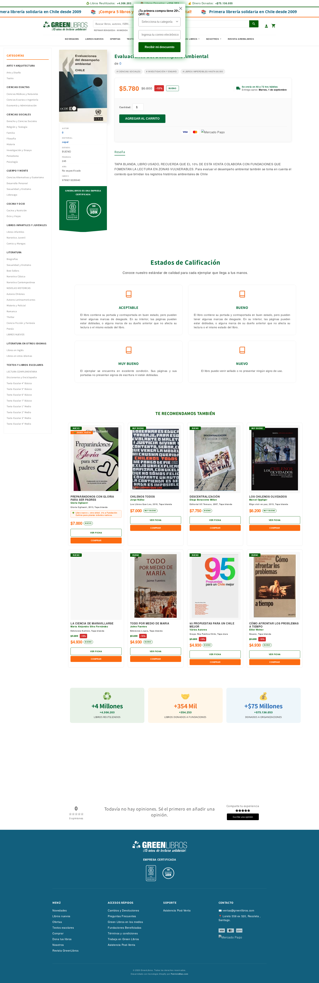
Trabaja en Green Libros (123, 939)
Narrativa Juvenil (16, 237)
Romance (12, 311)
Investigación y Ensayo (19, 150)
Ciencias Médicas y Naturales (22, 94)
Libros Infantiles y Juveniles (27, 225)
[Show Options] (177, 21)
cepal (65, 142)
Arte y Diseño (14, 72)
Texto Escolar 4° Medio (19, 423)
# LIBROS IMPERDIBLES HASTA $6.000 (203, 71)
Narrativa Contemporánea (21, 282)
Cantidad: (125, 107)
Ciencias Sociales (19, 114)
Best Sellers (13, 270)
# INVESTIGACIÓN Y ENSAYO (161, 71)
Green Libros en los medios (125, 922)
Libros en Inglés (15, 350)
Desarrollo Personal (17, 183)
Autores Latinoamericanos (21, 299)
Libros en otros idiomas (19, 355)
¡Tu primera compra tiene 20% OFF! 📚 (159, 12)
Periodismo (13, 155)
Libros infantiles (15, 231)
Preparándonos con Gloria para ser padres (92, 498)
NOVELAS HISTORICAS (19, 288)
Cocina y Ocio (16, 203)
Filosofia (11, 138)
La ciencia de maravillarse (92, 623)
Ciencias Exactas (18, 87)
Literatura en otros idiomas (26, 343)
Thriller (10, 317)
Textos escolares (63, 927)
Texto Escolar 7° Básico (19, 400)
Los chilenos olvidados (268, 496)
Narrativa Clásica (16, 276)
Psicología (12, 161)
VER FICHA (96, 532)
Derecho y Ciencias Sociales (22, 121)
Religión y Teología (17, 126)
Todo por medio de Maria (149, 623)
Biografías (12, 259)
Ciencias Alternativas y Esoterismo (25, 177)
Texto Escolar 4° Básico (19, 383)
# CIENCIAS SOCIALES (128, 71)
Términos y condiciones (123, 933)
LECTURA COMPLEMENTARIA (22, 371)
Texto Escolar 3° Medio (19, 418)
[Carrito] (273, 25)
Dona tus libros (62, 939)
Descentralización (205, 496)
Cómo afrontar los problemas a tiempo (274, 625)
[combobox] (158, 21)
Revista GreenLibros (241, 39)
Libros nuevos (94, 39)
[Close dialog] (180, 8)
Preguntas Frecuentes (122, 916)
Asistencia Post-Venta (121, 945)
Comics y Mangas (16, 243)
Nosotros (212, 39)
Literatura (14, 252)
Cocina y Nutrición (17, 210)
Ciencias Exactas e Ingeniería (22, 99)
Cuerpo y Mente (17, 170)
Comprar (58, 933)
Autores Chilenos (16, 294)
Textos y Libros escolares (25, 365)
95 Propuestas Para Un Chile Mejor (212, 625)
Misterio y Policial (16, 305)
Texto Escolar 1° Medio (19, 406)
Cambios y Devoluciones (123, 910)
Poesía (10, 328)
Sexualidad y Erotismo (19, 189)
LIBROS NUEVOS (16, 334)
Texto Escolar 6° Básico (19, 394)
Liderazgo (12, 194)
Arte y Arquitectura (21, 65)
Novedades (72, 39)
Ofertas (115, 39)
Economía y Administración (22, 105)
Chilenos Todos (142, 496)
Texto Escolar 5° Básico (19, 389)
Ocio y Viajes (14, 216)
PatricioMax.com (179, 973)
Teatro (10, 78)
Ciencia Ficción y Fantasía (21, 323)
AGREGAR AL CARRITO (142, 118)
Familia (11, 132)
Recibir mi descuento (159, 47)
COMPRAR (96, 540)
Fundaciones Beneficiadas (124, 927)
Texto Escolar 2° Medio (19, 412)
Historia (11, 144)
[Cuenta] (266, 26)
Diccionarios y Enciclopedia (22, 377)
